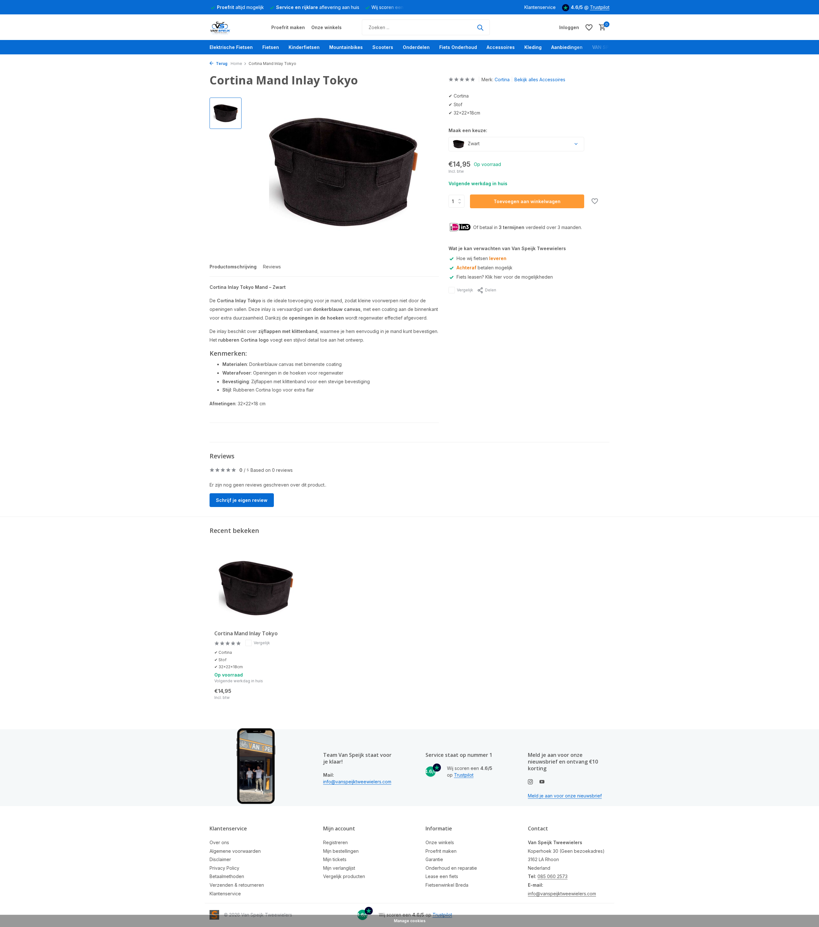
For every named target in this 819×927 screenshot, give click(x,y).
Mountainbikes (346, 47)
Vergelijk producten (344, 876)
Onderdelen (416, 47)
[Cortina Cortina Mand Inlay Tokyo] (256, 588)
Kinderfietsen (304, 47)
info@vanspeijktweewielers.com (357, 781)
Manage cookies (409, 920)
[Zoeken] (480, 27)
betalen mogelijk (485, 267)
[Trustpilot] (516, 27)
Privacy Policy (224, 868)
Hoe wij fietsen (481, 258)
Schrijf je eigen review (241, 500)
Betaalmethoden (227, 876)
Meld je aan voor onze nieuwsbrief (565, 795)
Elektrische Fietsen (231, 47)
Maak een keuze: (468, 130)
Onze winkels (326, 27)
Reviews (272, 266)
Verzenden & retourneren (237, 885)
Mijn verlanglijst (339, 868)
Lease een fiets (441, 876)
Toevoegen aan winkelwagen (527, 201)
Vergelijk (465, 290)
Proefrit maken (288, 27)
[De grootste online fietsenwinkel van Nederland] (234, 27)
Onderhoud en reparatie (451, 868)
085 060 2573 (552, 876)
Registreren (335, 842)
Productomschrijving (233, 266)
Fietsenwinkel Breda (446, 885)
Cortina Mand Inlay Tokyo (246, 633)
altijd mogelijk (240, 7)
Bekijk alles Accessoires (539, 79)
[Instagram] (530, 782)
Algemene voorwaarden (235, 851)
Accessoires (501, 47)
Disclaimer (220, 859)
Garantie (434, 859)
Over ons (219, 842)
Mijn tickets (334, 859)
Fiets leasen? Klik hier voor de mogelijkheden (505, 277)
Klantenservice (540, 7)
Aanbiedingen (567, 47)
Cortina (502, 79)
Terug (221, 63)
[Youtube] (542, 782)
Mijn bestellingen (341, 851)
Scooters (382, 47)
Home (236, 63)
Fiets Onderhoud (458, 47)
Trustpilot (599, 7)
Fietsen (270, 47)
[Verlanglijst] (588, 27)
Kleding (533, 47)
